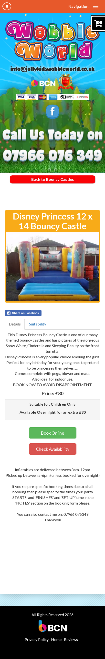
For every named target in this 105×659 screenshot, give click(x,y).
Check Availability (52, 449)
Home (56, 639)
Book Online (52, 433)
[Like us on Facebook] (52, 112)
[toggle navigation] (95, 6)
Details (15, 324)
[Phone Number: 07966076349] (52, 156)
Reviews (71, 639)
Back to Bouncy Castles (52, 179)
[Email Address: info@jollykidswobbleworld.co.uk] (52, 69)
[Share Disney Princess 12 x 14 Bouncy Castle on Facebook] (52, 313)
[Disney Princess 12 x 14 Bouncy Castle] (52, 266)
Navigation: (78, 6)
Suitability (37, 324)
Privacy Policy (37, 639)
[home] (6, 6)
